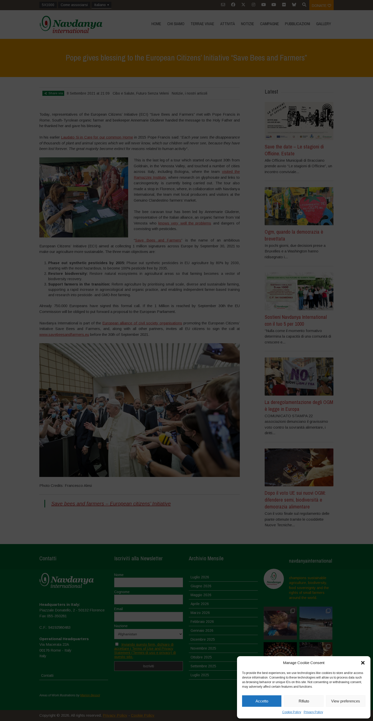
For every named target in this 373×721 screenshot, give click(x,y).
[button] (362, 662)
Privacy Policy (313, 712)
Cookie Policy (291, 712)
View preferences (345, 701)
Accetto (262, 701)
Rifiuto (304, 701)
